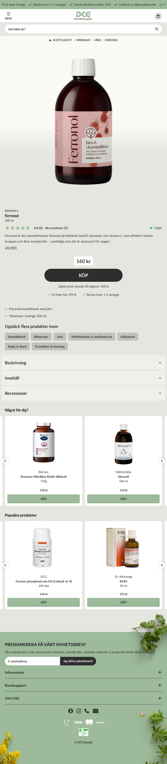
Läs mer (11, 248)
